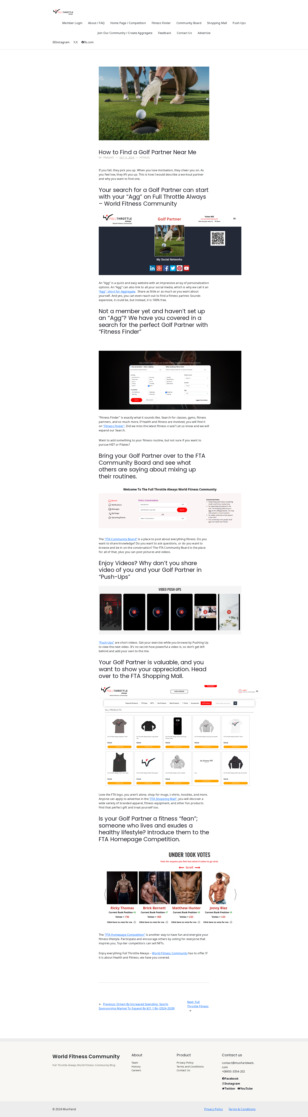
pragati (108, 157)
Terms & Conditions (242, 1109)
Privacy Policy (213, 1109)
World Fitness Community (86, 1056)
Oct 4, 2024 (126, 157)
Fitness (145, 157)
